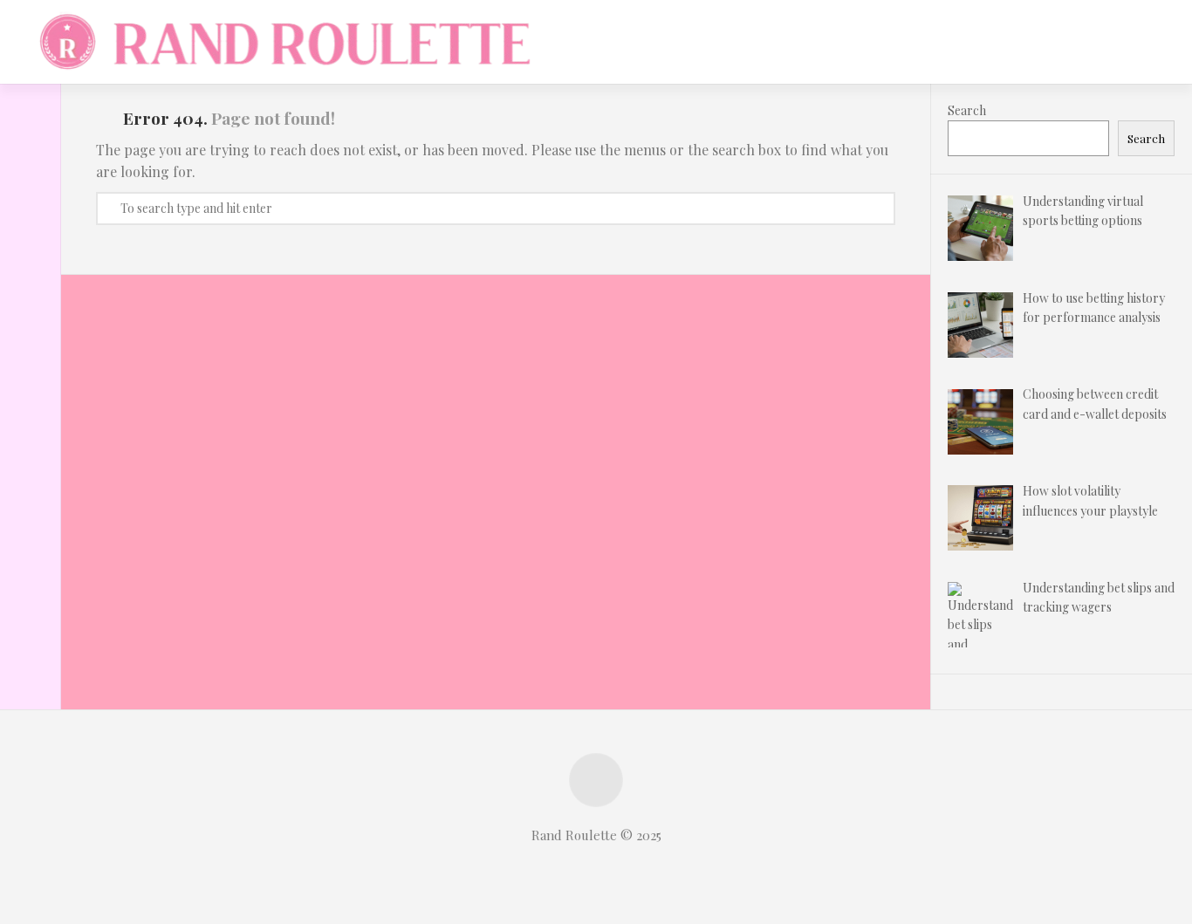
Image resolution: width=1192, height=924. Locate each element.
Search (967, 110)
